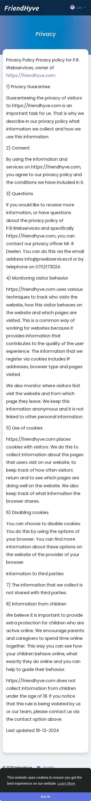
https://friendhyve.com (30, 75)
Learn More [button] (66, 783)
